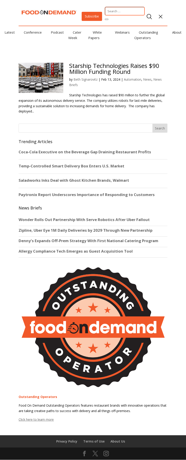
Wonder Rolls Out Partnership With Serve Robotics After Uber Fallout (84, 219)
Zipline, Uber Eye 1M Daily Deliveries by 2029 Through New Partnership (86, 230)
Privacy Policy (66, 441)
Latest (10, 32)
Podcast (57, 32)
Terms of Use (94, 441)
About (176, 32)
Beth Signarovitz (85, 79)
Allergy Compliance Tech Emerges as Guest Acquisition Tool (76, 251)
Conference (33, 32)
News (147, 79)
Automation (132, 79)
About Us (117, 441)
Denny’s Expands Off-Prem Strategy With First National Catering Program (88, 241)
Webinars (122, 32)
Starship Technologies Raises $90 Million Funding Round (114, 69)
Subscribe (92, 16)
